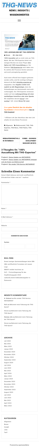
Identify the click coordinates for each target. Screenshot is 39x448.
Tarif (5, 432)
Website (4, 225)
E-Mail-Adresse (7, 217)
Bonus (6, 424)
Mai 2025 (7, 344)
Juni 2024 (7, 368)
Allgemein (9, 125)
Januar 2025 (8, 349)
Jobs (6, 430)
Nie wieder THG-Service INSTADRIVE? (22, 164)
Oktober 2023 (9, 387)
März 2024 (8, 376)
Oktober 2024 (9, 357)
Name (4, 208)
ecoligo (6, 101)
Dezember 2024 (9, 352)
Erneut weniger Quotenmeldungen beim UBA (19, 261)
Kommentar (5, 182)
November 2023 (9, 384)
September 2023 (10, 389)
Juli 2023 (7, 395)
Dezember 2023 (9, 381)
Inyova (22, 99)
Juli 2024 (7, 365)
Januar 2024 (8, 379)
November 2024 (9, 354)
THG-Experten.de (16, 67)
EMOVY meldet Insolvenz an (13, 269)
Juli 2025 (7, 341)
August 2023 (8, 392)
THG (27, 125)
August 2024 (8, 362)
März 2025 (8, 346)
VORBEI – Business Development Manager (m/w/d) (29, 141)
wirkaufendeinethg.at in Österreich (11, 140)
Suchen (6, 242)
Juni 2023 (7, 398)
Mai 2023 (7, 400)
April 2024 (8, 373)
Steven (8, 55)
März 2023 (8, 406)
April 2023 (8, 403)
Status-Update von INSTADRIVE (20, 157)
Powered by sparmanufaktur (19, 445)
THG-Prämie (23, 128)
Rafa (5, 304)
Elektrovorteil (20, 125)
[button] (19, 20)
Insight (6, 427)
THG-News (14, 128)
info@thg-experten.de (23, 82)
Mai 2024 (7, 371)
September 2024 (10, 360)
